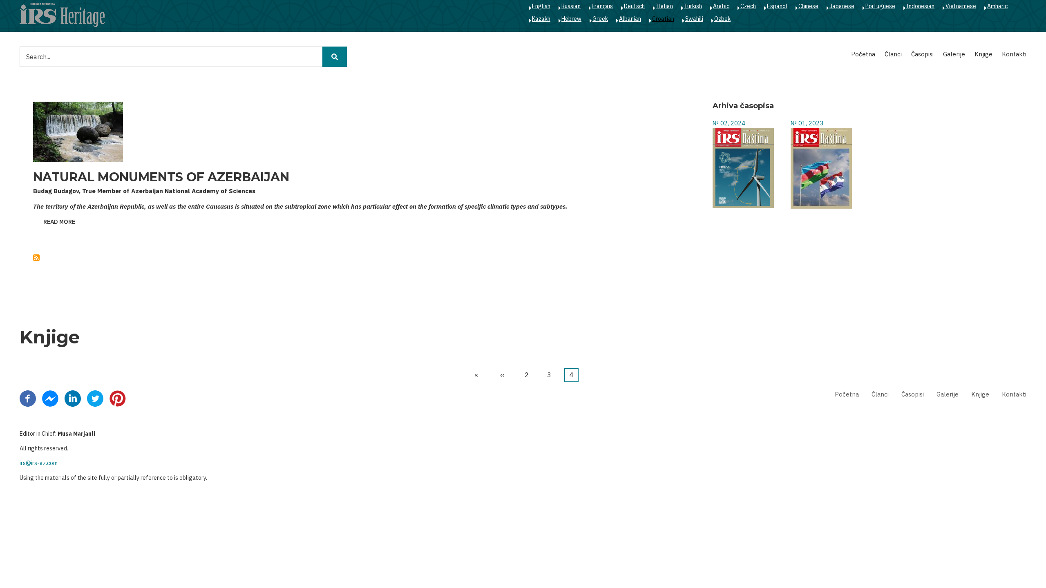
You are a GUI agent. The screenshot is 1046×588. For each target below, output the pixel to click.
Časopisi (922, 54)
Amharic (997, 6)
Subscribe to (36, 257)
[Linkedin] (73, 397)
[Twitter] (95, 397)
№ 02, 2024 (729, 123)
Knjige (983, 54)
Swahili (694, 18)
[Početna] (62, 14)
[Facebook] (28, 397)
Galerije (954, 54)
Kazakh (541, 18)
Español (777, 6)
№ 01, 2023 (807, 123)
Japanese (841, 6)
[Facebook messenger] (50, 397)
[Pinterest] (118, 397)
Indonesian (920, 6)
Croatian (663, 18)
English (541, 6)
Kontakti (1014, 54)
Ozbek (722, 18)
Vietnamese (960, 6)
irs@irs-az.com (39, 463)
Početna (863, 54)
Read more (59, 222)
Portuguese (880, 6)
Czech (748, 6)
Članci (893, 54)
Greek (600, 18)
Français (602, 6)
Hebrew (571, 18)
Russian (571, 6)
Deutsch (634, 6)
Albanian (630, 18)
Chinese (808, 6)
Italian (664, 6)
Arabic (721, 6)
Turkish (693, 6)
